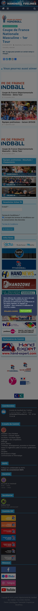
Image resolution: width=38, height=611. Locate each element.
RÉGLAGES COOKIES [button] (11, 311)
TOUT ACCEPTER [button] (26, 311)
